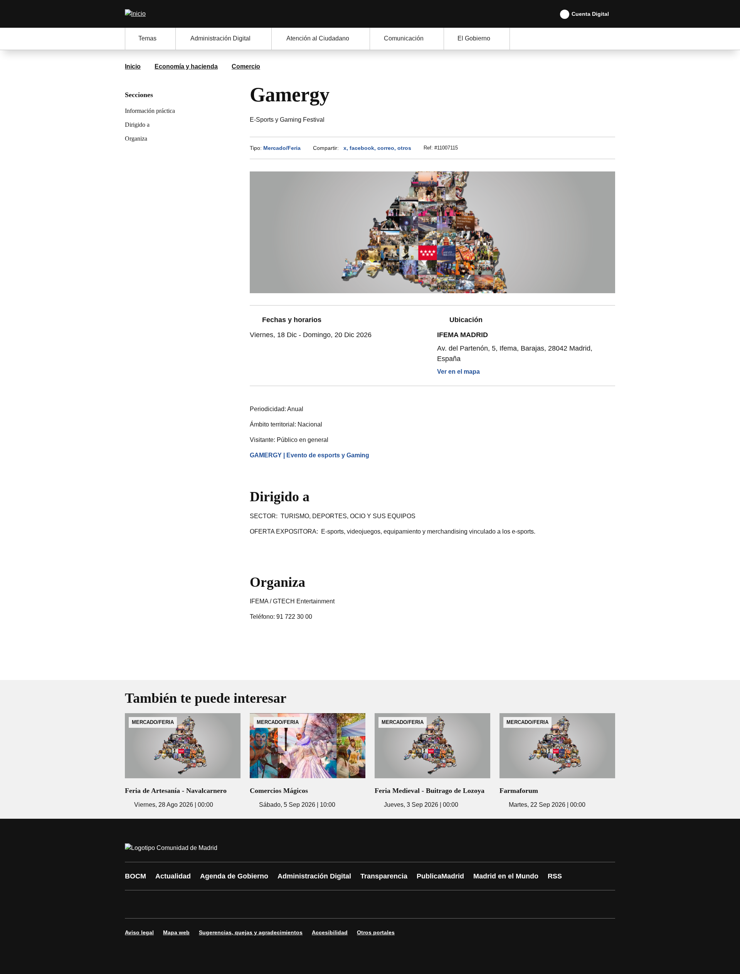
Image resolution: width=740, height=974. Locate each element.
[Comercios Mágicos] (307, 761)
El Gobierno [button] (473, 38)
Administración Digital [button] (220, 38)
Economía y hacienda (186, 66)
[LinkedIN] (228, 904)
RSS (555, 876)
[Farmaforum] (557, 761)
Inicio (133, 66)
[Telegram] (320, 904)
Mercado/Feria (282, 148)
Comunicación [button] (404, 38)
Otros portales (376, 932)
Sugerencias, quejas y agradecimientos (251, 932)
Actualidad (173, 876)
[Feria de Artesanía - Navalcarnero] (182, 761)
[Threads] (344, 904)
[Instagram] (159, 904)
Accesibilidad (330, 932)
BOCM (135, 876)
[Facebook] (135, 904)
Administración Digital (314, 876)
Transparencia (383, 876)
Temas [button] (147, 38)
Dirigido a (137, 124)
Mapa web (176, 932)
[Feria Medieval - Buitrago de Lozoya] (432, 761)
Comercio (246, 66)
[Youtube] (205, 904)
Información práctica (150, 110)
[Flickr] (297, 904)
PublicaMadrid (440, 876)
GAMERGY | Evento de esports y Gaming (309, 455)
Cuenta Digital (590, 14)
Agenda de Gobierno (234, 876)
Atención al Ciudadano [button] (317, 38)
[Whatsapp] (251, 904)
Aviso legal (139, 932)
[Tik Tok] (274, 904)
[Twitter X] (182, 904)
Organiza (136, 138)
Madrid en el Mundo (505, 876)
